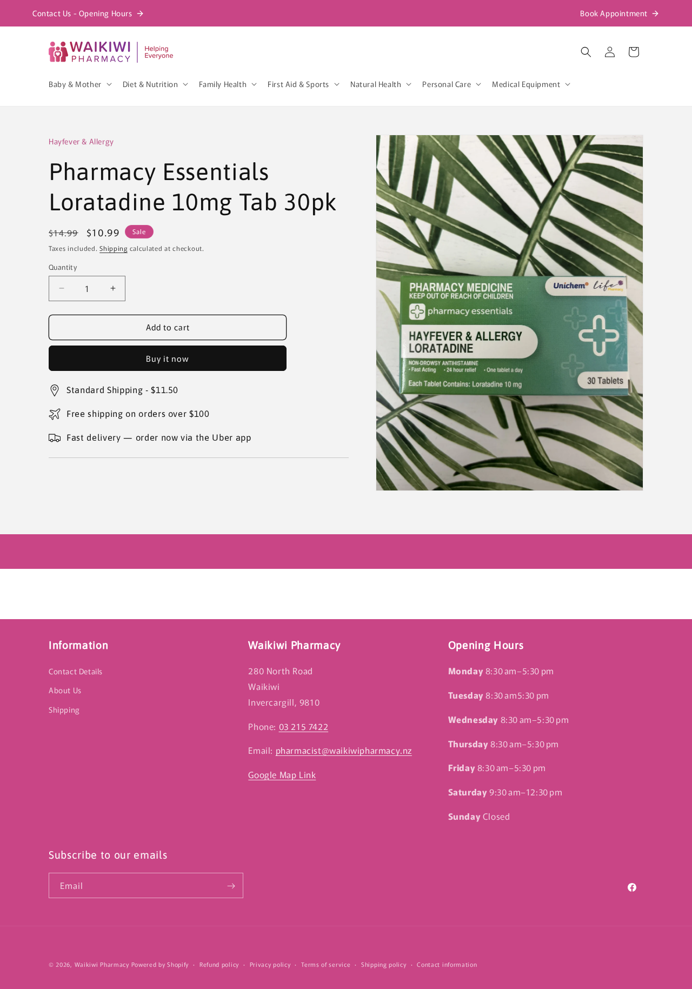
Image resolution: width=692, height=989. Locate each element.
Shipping (113, 248)
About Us (65, 690)
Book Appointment (614, 13)
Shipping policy (384, 963)
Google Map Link (282, 774)
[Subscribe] (231, 886)
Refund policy (219, 963)
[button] (79, 83)
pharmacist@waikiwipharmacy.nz (344, 750)
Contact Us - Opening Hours (82, 13)
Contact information (447, 963)
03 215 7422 (304, 725)
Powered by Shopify (160, 964)
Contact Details (76, 671)
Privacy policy (270, 963)
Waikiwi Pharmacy (102, 964)
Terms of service (325, 963)
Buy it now (167, 358)
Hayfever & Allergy (81, 141)
